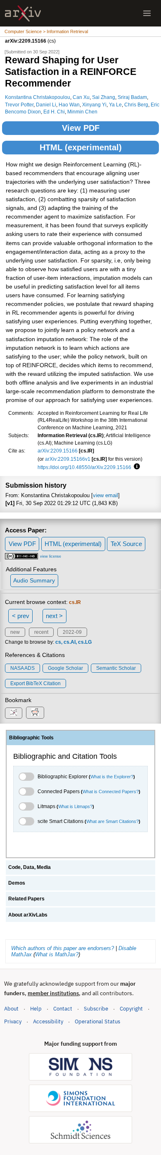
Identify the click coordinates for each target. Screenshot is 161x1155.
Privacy (12, 1021)
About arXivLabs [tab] (27, 914)
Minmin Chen (82, 111)
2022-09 (72, 632)
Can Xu (81, 97)
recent (41, 632)
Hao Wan (69, 104)
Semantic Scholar (116, 668)
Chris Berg (136, 104)
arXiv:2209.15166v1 (67, 459)
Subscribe (96, 1008)
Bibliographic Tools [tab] (31, 737)
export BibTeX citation (35, 683)
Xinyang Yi (94, 104)
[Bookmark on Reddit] (35, 713)
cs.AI (70, 642)
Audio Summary (34, 581)
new (15, 632)
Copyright (131, 1008)
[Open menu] (147, 13)
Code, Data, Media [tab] (29, 867)
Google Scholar (65, 668)
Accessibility (48, 1021)
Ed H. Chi (54, 111)
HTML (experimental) (81, 147)
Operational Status (97, 1021)
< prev (20, 615)
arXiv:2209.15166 (58, 450)
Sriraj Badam (132, 97)
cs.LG (85, 642)
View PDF (80, 127)
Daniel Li (46, 104)
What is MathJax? (56, 954)
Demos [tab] (16, 883)
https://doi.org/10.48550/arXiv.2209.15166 (84, 467)
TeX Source (126, 543)
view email (105, 495)
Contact (62, 1008)
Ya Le (115, 104)
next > (54, 615)
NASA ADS (22, 668)
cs (58, 642)
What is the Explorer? (111, 776)
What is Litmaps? (75, 806)
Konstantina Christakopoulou (37, 97)
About (11, 1008)
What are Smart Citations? (112, 821)
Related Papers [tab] (26, 898)
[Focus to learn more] (135, 467)
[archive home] (23, 13)
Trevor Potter (19, 104)
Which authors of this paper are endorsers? (62, 948)
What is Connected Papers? (111, 791)
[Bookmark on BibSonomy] (13, 713)
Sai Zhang (103, 97)
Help (36, 1008)
